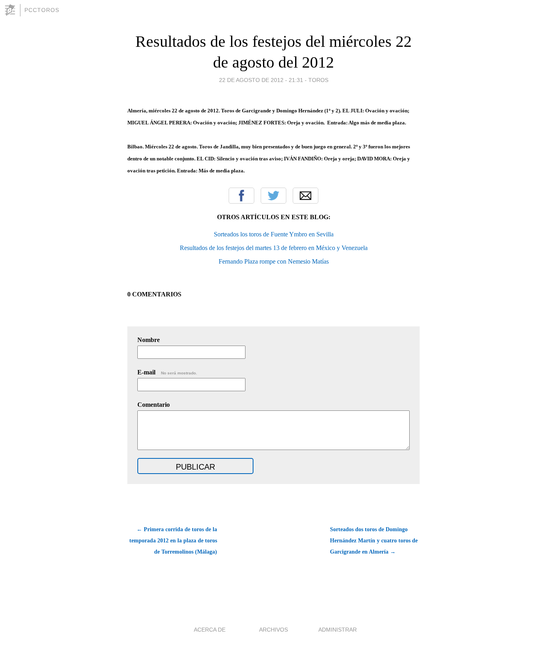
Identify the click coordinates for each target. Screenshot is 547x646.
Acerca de (209, 629)
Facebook (241, 196)
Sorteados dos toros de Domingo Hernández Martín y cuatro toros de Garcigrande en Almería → (374, 540)
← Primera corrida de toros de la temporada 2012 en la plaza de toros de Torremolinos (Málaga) (173, 540)
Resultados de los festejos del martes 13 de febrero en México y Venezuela (274, 247)
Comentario (153, 404)
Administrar (337, 629)
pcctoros (41, 10)
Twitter (273, 196)
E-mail (167, 372)
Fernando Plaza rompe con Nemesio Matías (274, 261)
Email (305, 196)
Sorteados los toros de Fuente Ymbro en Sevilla (274, 234)
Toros (318, 80)
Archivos (273, 629)
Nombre (148, 339)
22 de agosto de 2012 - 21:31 (261, 80)
